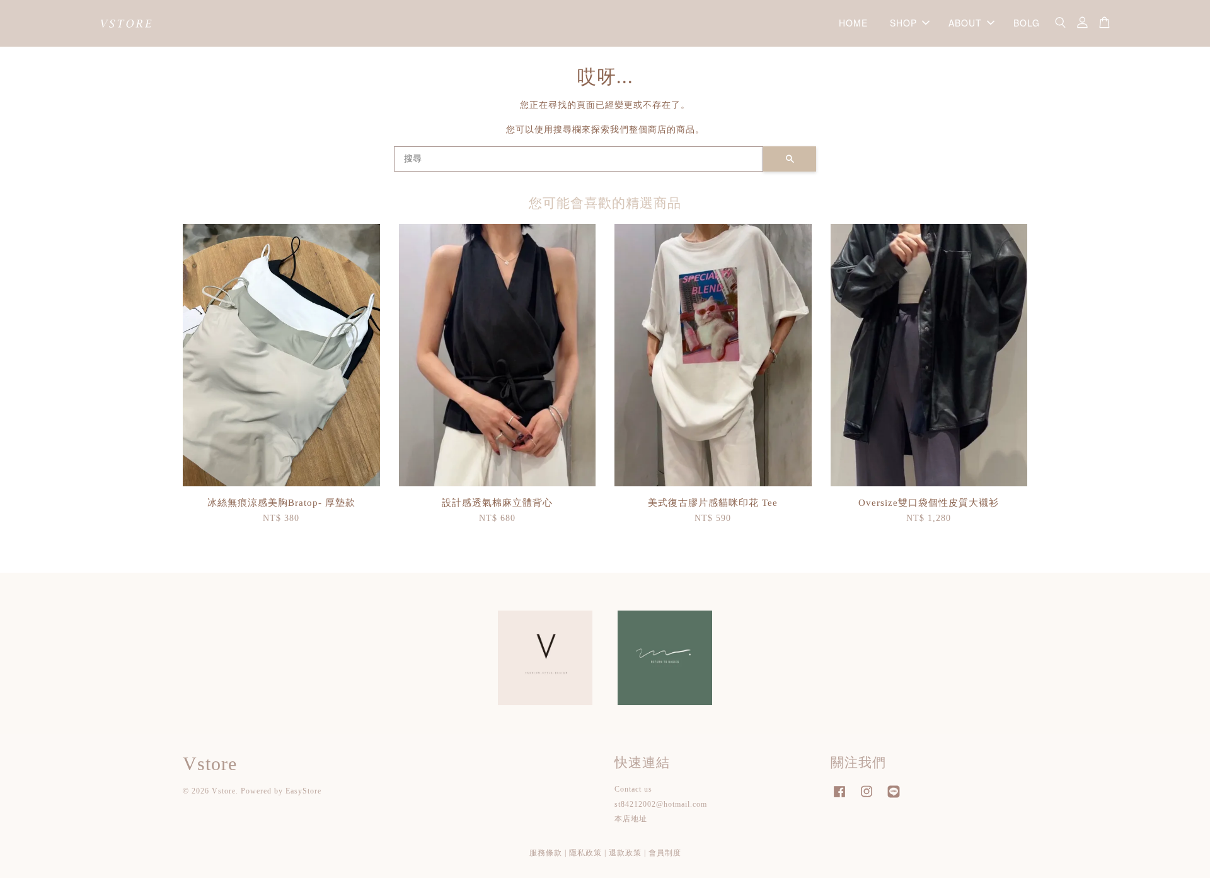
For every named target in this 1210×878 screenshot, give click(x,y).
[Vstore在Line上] (893, 797)
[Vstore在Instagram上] (866, 797)
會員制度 (664, 852)
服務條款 (545, 852)
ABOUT (965, 22)
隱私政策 (585, 852)
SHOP (903, 22)
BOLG (1026, 22)
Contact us (633, 789)
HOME (853, 22)
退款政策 (625, 852)
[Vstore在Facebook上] (839, 797)
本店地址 (630, 818)
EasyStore (303, 791)
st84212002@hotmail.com (660, 804)
